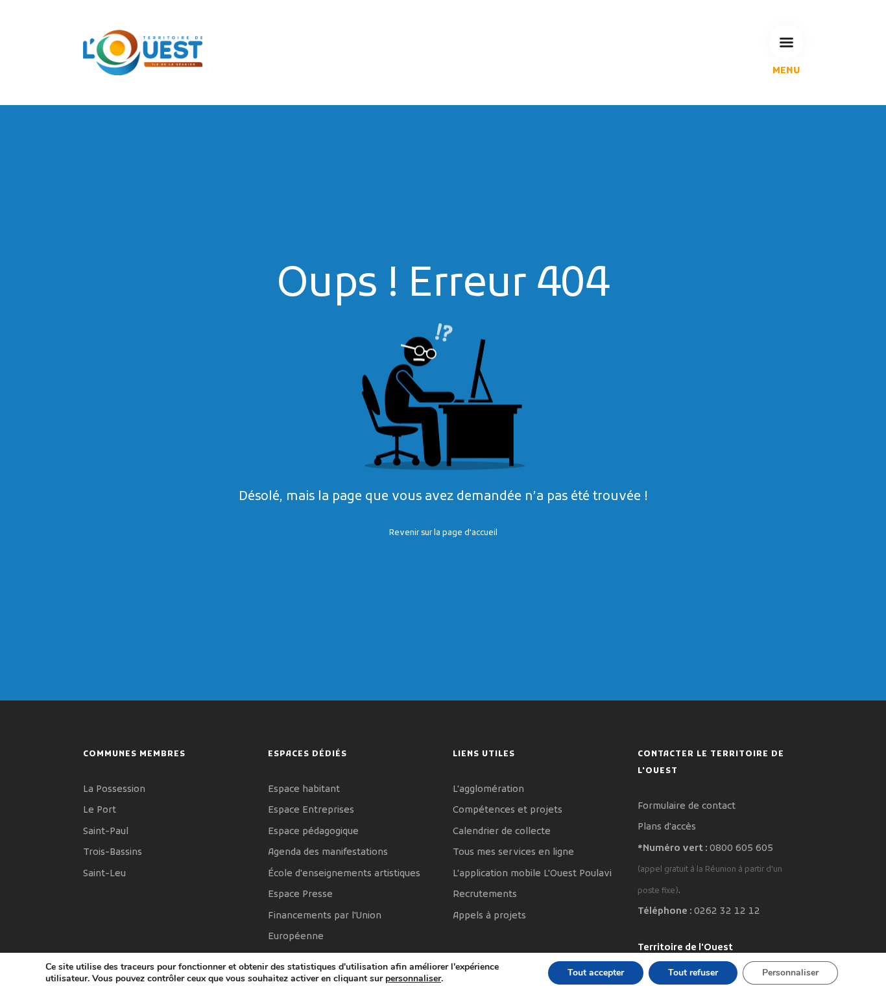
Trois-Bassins (112, 852)
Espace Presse (300, 895)
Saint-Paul (105, 832)
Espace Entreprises (311, 810)
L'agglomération (488, 790)
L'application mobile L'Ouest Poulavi (532, 874)
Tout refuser (693, 972)
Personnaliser (790, 972)
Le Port (99, 810)
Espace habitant (304, 790)
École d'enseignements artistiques (344, 874)
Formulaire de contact (687, 806)
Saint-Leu (104, 874)
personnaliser (413, 979)
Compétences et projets (507, 810)
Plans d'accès (667, 827)
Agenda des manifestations (328, 852)
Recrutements (485, 895)
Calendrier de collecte (502, 832)
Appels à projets (489, 916)
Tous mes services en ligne (513, 852)
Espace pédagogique (313, 832)
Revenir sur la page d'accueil (443, 532)
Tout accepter (596, 972)
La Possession (114, 790)
